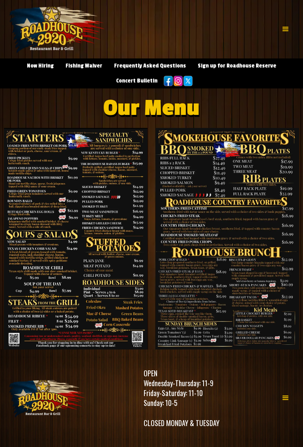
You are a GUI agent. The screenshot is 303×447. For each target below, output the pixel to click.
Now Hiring (40, 65)
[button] (285, 29)
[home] (57, 29)
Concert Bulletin (136, 80)
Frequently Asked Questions (150, 65)
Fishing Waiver (83, 65)
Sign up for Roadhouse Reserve (237, 65)
